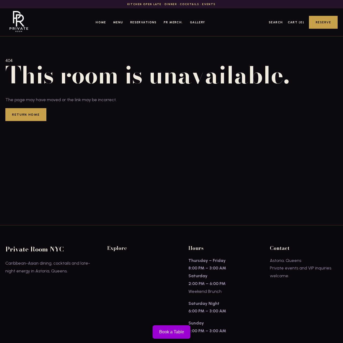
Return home (26, 114)
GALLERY (197, 22)
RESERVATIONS (143, 22)
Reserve (323, 22)
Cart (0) (296, 22)
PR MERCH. (173, 22)
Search (276, 22)
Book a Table (171, 332)
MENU (118, 22)
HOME (101, 22)
